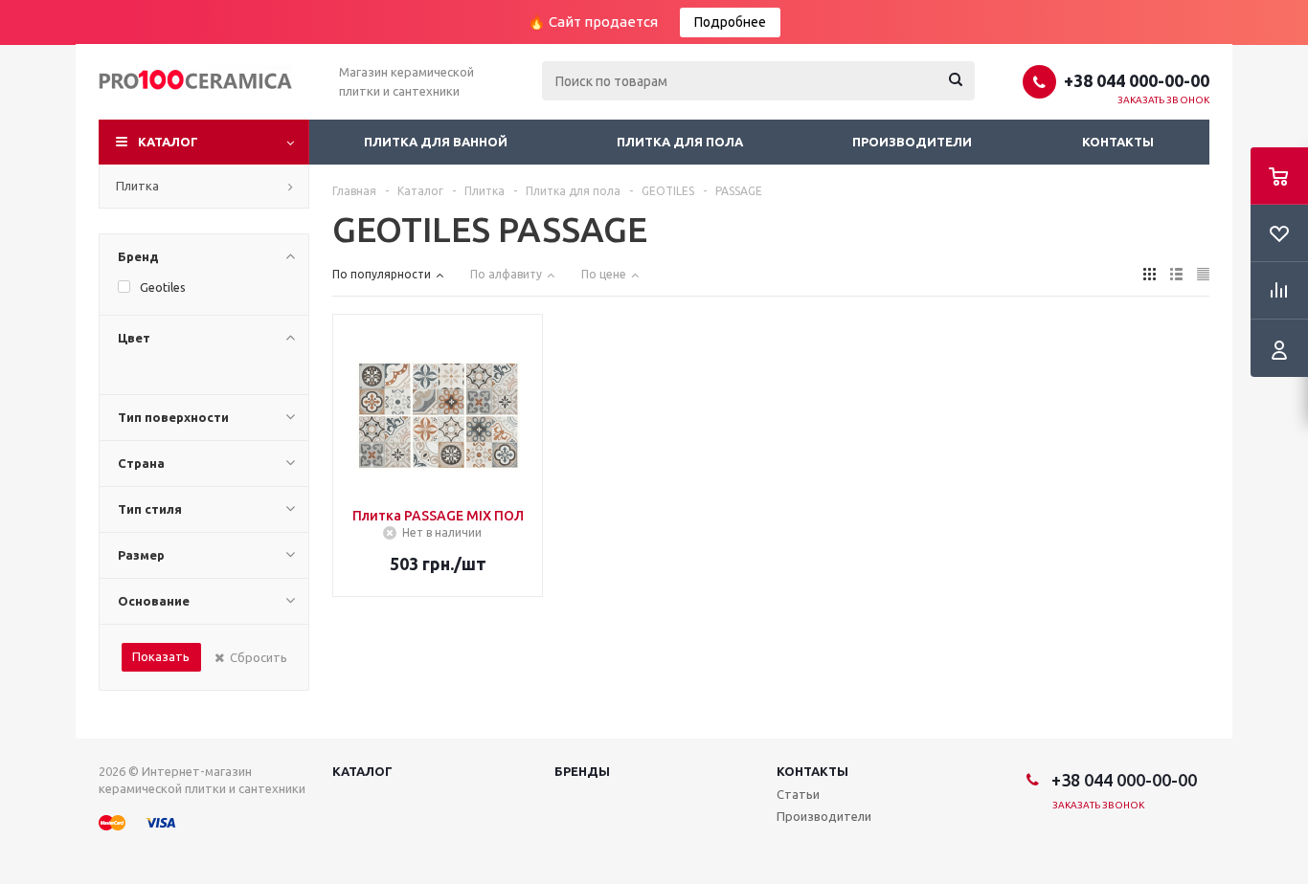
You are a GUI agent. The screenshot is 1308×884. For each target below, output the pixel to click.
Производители (912, 141)
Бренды (582, 771)
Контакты (1118, 141)
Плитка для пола (680, 141)
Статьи (798, 794)
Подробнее (730, 22)
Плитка (137, 185)
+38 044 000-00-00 (1136, 80)
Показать (161, 656)
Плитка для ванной (435, 141)
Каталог (168, 141)
